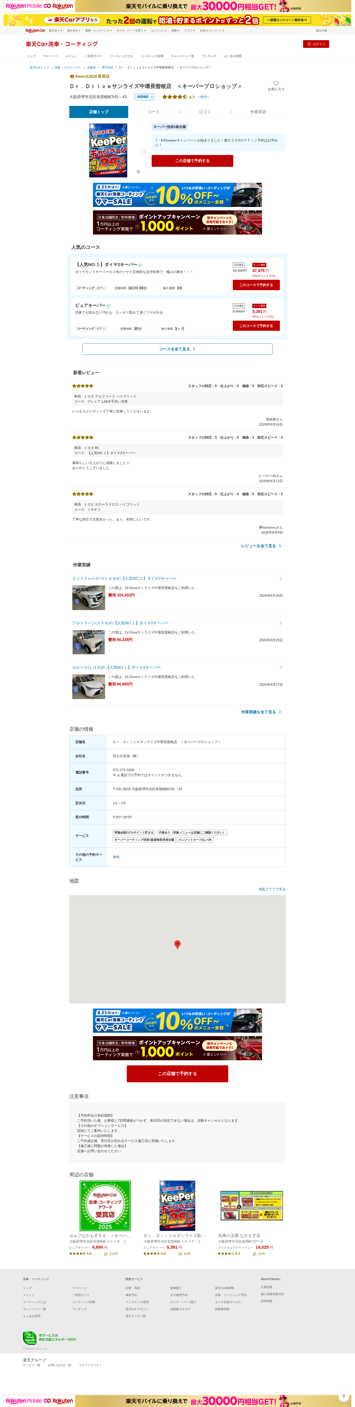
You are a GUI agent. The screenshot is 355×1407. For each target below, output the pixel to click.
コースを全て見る (174, 349)
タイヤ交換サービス (228, 1302)
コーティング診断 (152, 56)
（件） (204, 97)
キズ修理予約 (179, 1295)
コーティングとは (121, 56)
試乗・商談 (133, 1288)
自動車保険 (222, 1309)
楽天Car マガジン (137, 1309)
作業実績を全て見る (258, 712)
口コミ (205, 112)
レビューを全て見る (258, 546)
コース (154, 112)
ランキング (209, 56)
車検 (116, 857)
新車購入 (176, 1288)
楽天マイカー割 (136, 1316)
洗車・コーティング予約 (231, 1295)
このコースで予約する (256, 285)
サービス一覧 (31, 1365)
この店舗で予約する (192, 161)
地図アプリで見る (272, 889)
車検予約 (131, 1295)
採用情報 (266, 1301)
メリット (71, 56)
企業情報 (266, 1287)
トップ (31, 56)
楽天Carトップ (39, 67)
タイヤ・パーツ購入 (183, 1302)
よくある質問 (232, 56)
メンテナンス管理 (137, 1302)
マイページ (50, 56)
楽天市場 (321, 30)
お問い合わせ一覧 (59, 1365)
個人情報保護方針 (272, 1294)
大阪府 (91, 67)
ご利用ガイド (93, 56)
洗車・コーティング (68, 67)
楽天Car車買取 (224, 1288)
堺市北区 (107, 67)
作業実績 (258, 112)
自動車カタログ (180, 1309)
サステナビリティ (90, 1365)
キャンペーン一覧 (182, 56)
